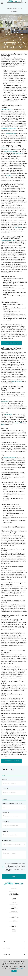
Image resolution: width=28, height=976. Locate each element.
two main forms (18, 153)
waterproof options (10, 151)
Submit (14, 876)
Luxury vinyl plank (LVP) (8, 240)
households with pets (9, 457)
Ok (14, 970)
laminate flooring (11, 133)
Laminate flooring (6, 109)
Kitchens (8, 175)
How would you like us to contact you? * (12, 803)
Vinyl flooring (4, 148)
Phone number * (6, 812)
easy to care (18, 227)
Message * (4, 849)
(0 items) (25, 2)
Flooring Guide (13, 16)
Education (6, 954)
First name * (5, 779)
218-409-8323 (14, 11)
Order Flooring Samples (11, 761)
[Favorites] (22, 2)
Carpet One (4, 16)
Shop (4, 941)
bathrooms (8, 414)
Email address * (5, 821)
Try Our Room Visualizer (11, 343)
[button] (20, 2)
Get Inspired (7, 948)
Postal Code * (5, 831)
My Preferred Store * (7, 840)
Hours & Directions (14, 894)
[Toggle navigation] (2, 3)
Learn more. (19, 968)
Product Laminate (7, 18)
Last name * (5, 788)
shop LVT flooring (16, 381)
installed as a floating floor (8, 128)
